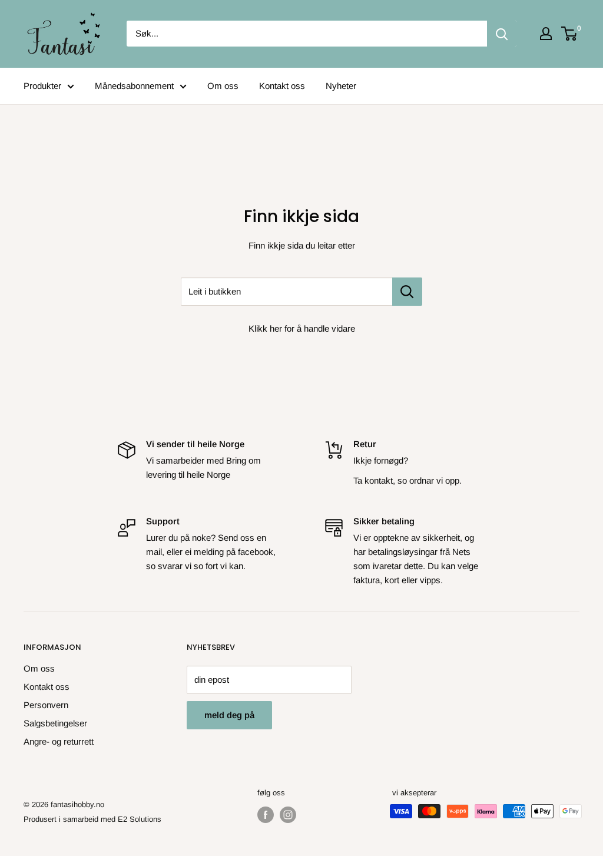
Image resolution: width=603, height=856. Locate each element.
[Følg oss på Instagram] (288, 815)
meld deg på (229, 715)
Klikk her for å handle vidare (302, 328)
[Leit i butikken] (407, 291)
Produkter (42, 86)
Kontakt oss (282, 86)
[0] (569, 34)
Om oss (222, 86)
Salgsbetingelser (55, 723)
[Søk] (501, 34)
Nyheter (341, 86)
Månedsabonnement (134, 86)
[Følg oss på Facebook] (265, 815)
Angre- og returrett (59, 741)
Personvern (46, 705)
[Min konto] (546, 33)
